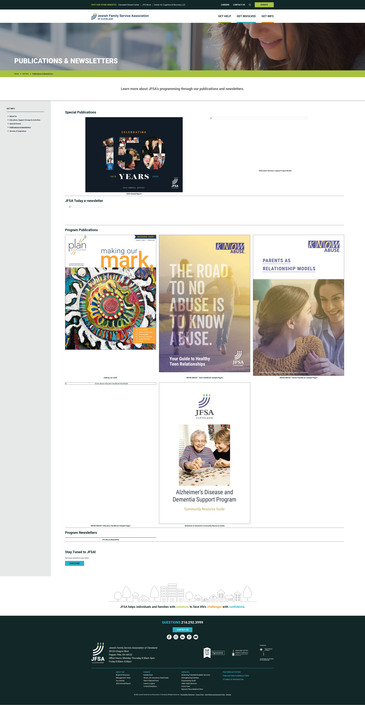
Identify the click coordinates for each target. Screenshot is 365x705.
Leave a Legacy (149, 683)
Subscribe (74, 563)
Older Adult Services (189, 683)
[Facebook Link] (169, 637)
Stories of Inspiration (18, 131)
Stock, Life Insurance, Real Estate (156, 678)
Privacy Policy (200, 694)
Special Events (15, 124)
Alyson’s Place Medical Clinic (192, 689)
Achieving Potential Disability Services (195, 675)
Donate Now (148, 675)
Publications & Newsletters (20, 127)
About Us (13, 116)
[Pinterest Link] (189, 637)
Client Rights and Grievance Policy (215, 694)
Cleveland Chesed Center (128, 5)
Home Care (185, 686)
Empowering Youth (188, 681)
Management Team (123, 678)
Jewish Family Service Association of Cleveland (120, 16)
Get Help (224, 16)
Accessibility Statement (188, 694)
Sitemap (228, 694)
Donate (264, 5)
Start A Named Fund (151, 681)
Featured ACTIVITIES (232, 672)
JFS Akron (146, 5)
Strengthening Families (190, 678)
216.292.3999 (192, 622)
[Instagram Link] (175, 637)
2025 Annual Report (123, 683)
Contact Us (239, 5)
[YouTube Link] (195, 637)
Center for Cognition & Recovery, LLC (169, 5)
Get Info (268, 16)
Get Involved (246, 16)
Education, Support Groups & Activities (25, 120)
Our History (120, 681)
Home (16, 74)
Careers (225, 5)
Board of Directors (123, 675)
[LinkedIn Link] (182, 637)
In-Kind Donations (150, 686)
